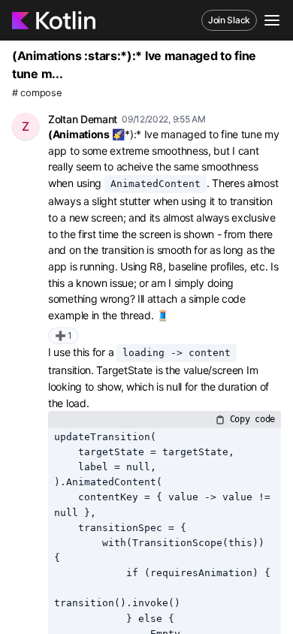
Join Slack (229, 20)
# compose (36, 92)
